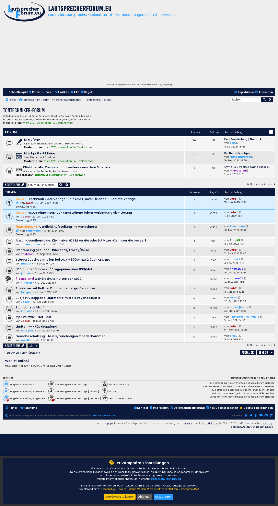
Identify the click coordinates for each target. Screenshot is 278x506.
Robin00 (26, 311)
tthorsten (27, 282)
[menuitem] (16, 92)
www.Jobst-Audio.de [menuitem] (103, 415)
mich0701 (29, 123)
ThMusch (27, 254)
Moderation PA (46, 123)
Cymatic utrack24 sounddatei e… (247, 167)
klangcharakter (240, 156)
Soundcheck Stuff (30, 307)
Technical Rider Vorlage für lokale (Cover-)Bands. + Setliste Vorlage (82, 199)
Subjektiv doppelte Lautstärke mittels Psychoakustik (58, 298)
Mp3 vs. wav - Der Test (33, 317)
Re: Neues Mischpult (238, 153)
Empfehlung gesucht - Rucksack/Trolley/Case (52, 250)
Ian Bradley (266, 423)
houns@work (239, 307)
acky (233, 143)
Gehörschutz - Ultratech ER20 (58, 279)
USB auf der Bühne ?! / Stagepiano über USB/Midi (54, 269)
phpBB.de (188, 423)
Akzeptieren (163, 497)
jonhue (26, 273)
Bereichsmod (64, 123)
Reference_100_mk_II (244, 316)
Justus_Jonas (30, 244)
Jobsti (30, 203)
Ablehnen (144, 497)
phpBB (110, 423)
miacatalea (238, 170)
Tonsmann (33, 230)
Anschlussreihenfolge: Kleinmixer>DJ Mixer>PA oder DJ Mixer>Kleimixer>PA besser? (81, 240)
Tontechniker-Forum (24, 110)
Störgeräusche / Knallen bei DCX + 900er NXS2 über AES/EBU (63, 260)
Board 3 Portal (211, 423)
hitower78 (236, 269)
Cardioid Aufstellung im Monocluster (68, 227)
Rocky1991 (27, 330)
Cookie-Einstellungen (120, 497)
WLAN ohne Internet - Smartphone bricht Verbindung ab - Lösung (80, 213)
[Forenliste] (24, 12)
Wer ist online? (17, 361)
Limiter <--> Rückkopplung (36, 327)
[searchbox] (246, 99)
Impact (26, 263)
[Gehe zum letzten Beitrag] (240, 199)
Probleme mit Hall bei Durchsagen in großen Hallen (56, 288)
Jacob (25, 302)
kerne (233, 297)
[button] (271, 132)
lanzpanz (27, 292)
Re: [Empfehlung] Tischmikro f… (246, 139)
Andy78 (235, 240)
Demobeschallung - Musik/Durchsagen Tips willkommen (61, 336)
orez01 (25, 340)
